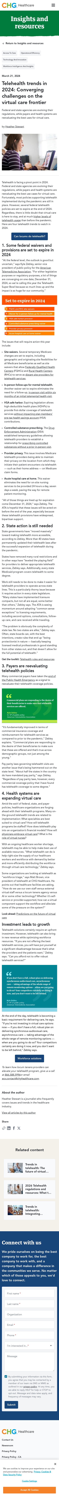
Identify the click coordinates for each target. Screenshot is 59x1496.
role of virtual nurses (13, 838)
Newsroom (7, 1446)
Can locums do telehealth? (29, 236)
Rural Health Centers (40, 371)
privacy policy (30, 1387)
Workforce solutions (29, 1058)
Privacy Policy (9, 1451)
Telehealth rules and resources (37, 659)
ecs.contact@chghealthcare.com (20, 1079)
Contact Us (7, 1440)
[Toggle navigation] (53, 5)
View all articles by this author (19, 1113)
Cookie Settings (29, 1481)
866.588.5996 (12, 1075)
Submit (11, 1405)
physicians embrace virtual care (19, 834)
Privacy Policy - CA (11, 1457)
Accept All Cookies (29, 1490)
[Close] (55, 1464)
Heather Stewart (14, 127)
